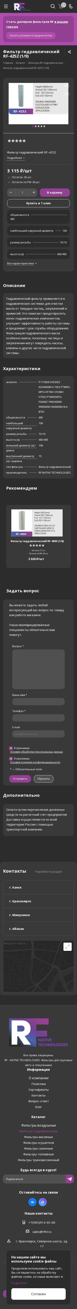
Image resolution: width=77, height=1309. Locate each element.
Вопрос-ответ (38, 1101)
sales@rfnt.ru (41, 1232)
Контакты (38, 1095)
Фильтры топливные (38, 1154)
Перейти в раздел (48, 871)
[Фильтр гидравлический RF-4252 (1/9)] (38, 103)
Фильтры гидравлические (38, 1131)
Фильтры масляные (38, 1137)
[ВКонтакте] (32, 1202)
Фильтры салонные (38, 1148)
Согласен (38, 1294)
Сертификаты (39, 1089)
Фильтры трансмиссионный (38, 1160)
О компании (38, 1078)
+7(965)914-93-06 (42, 1222)
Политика (38, 1084)
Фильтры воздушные (38, 1125)
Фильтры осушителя (38, 1143)
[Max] (43, 1202)
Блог (38, 1107)
